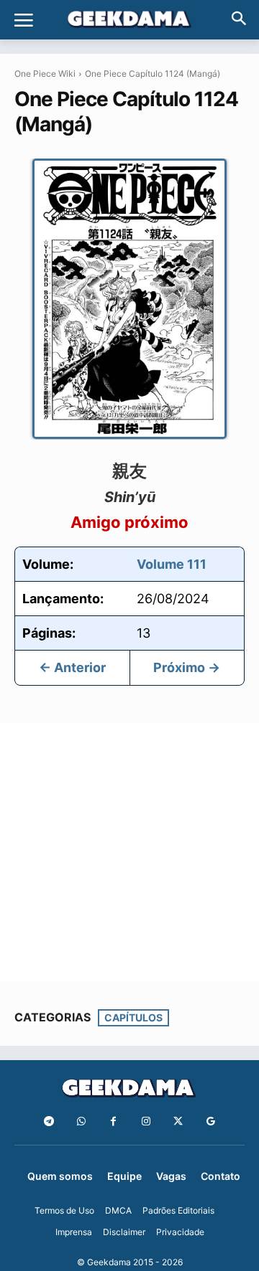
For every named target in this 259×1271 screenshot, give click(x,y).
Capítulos (133, 1017)
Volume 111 (171, 564)
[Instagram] (145, 1121)
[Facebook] (113, 1121)
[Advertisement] (129, 852)
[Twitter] (178, 1121)
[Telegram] (48, 1121)
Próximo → (186, 667)
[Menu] (23, 20)
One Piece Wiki (45, 73)
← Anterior (72, 667)
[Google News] (210, 1121)
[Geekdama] (129, 20)
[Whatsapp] (81, 1121)
